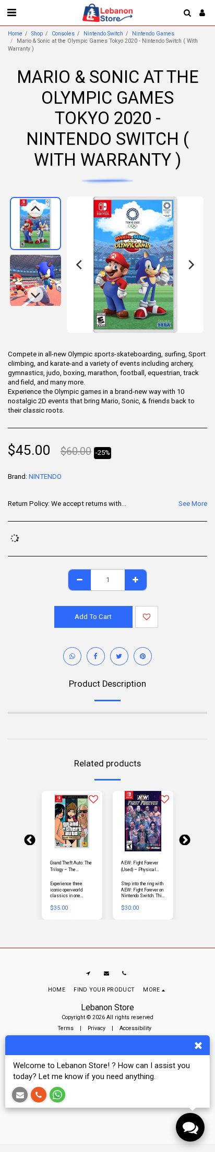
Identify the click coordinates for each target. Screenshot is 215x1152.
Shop (37, 33)
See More (192, 503)
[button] (11, 12)
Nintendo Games (153, 33)
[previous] (80, 264)
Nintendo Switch (103, 33)
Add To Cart (74, 846)
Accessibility (135, 1028)
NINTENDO (45, 476)
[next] (190, 264)
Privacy (96, 1028)
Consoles (63, 33)
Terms (65, 1028)
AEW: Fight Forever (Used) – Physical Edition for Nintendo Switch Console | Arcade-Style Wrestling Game (140, 866)
